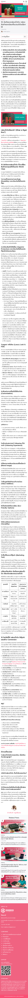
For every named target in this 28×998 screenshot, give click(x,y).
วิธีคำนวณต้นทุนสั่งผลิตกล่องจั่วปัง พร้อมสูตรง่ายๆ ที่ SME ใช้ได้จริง (14, 838)
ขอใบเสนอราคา (7, 952)
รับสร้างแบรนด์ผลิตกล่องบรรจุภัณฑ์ (12, 934)
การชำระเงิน (6, 941)
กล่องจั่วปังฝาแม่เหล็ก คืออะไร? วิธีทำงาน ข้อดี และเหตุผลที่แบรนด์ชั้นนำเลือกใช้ (14, 865)
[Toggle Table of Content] (24, 37)
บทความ (3, 19)
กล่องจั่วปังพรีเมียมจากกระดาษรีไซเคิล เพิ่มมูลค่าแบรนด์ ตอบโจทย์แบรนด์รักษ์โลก (13, 745)
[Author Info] (14, 810)
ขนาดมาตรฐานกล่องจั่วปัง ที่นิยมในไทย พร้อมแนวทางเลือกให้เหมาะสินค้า (14, 893)
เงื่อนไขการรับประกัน (8, 947)
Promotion (6, 936)
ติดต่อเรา (5, 954)
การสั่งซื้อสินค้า (6, 939)
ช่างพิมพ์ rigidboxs (6, 31)
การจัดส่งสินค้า (6, 943)
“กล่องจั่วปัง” (4, 140)
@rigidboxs (9, 963)
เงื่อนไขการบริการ (7, 945)
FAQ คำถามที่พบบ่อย (8, 950)
